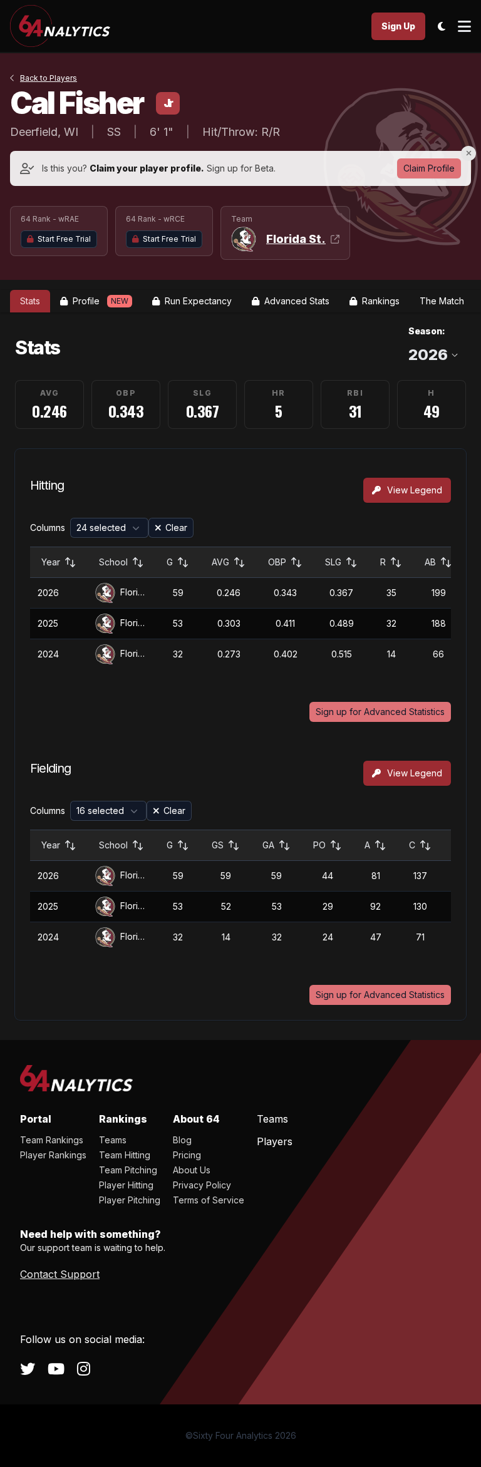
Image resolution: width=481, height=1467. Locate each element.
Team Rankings (51, 1140)
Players (274, 1141)
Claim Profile (429, 168)
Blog (182, 1140)
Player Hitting (126, 1185)
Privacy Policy (202, 1185)
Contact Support (60, 1274)
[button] (109, 528)
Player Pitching (129, 1200)
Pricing (187, 1155)
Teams (113, 1140)
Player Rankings (53, 1155)
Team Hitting (124, 1155)
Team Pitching (128, 1170)
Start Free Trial (64, 239)
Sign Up (398, 26)
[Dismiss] (468, 153)
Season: (426, 331)
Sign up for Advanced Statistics (380, 711)
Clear (176, 527)
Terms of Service (208, 1200)
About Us (191, 1170)
